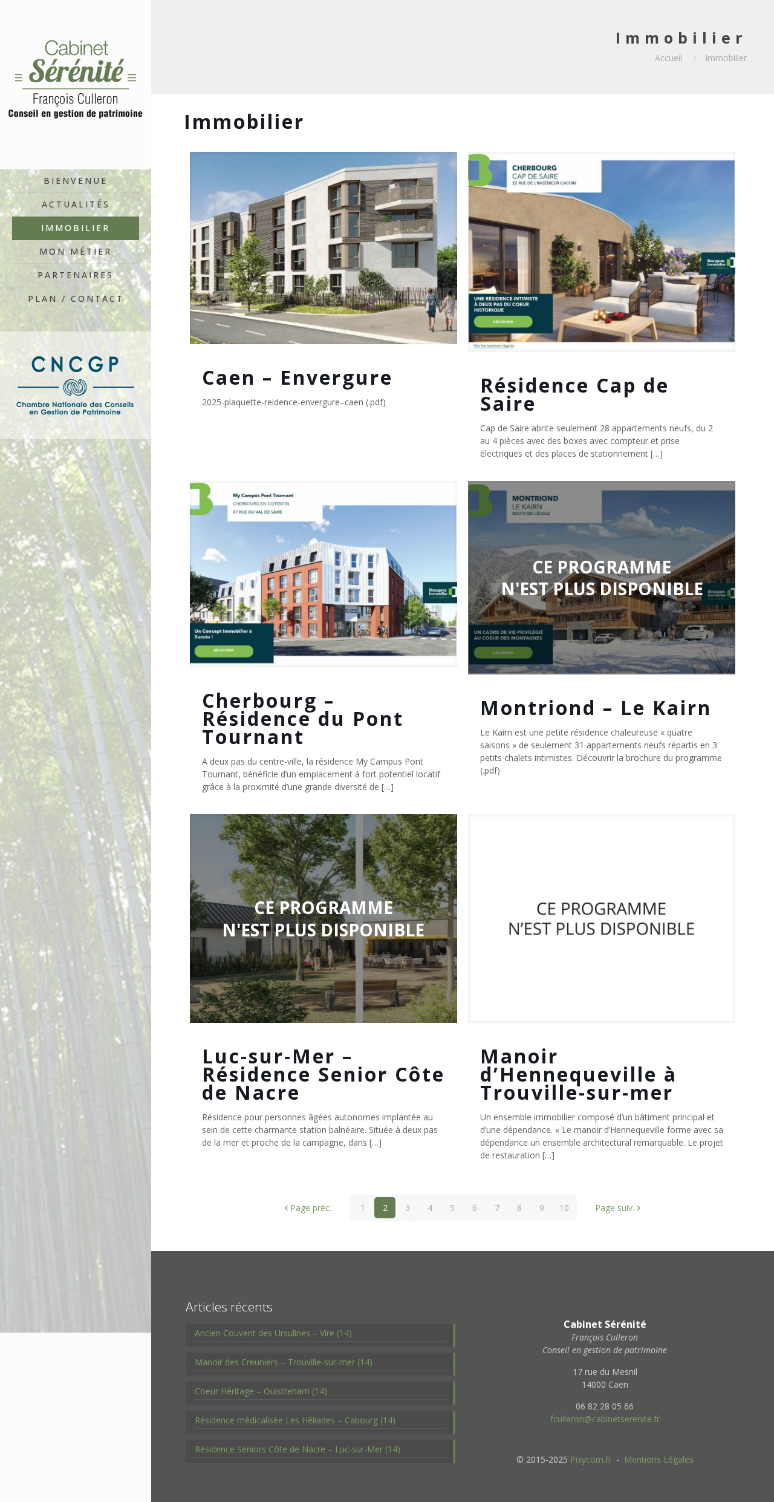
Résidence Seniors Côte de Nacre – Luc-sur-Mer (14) (297, 1449)
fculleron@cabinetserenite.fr (605, 1419)
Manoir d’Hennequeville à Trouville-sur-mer (578, 1074)
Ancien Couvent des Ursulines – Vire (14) (273, 1333)
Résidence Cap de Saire (574, 394)
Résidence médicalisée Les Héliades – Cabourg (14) (295, 1420)
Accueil (668, 58)
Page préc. (310, 1207)
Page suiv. (614, 1207)
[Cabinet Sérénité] (75, 84)
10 (564, 1207)
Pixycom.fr (590, 1459)
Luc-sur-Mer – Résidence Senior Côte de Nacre (323, 1074)
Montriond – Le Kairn (596, 707)
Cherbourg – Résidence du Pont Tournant (303, 718)
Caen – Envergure (297, 377)
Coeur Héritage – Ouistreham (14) (261, 1391)
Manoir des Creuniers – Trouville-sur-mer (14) (283, 1362)
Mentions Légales (659, 1459)
